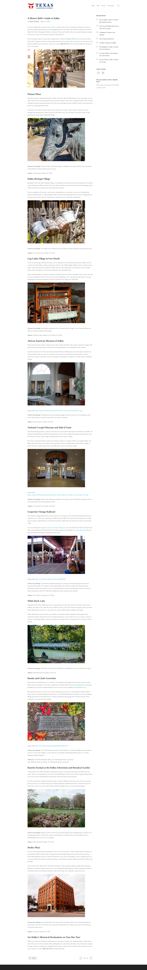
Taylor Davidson (34, 21)
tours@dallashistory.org (79, 687)
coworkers (50, 527)
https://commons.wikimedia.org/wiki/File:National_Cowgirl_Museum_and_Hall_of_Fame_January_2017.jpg (58, 495)
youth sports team (81, 530)
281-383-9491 (115, 85)
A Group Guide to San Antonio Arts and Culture (108, 54)
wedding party (62, 527)
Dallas (68, 27)
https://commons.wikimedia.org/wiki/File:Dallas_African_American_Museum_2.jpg (58, 410)
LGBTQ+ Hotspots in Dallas (107, 43)
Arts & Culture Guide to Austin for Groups (108, 61)
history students (51, 27)
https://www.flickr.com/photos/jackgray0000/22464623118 (51, 746)
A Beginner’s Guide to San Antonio (107, 34)
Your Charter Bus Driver (106, 39)
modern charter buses (75, 41)
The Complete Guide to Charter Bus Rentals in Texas (108, 21)
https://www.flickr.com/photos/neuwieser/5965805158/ (50, 579)
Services (103, 5)
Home (93, 5)
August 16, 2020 (45, 21)
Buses (98, 5)
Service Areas (111, 5)
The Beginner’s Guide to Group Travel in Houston (108, 48)
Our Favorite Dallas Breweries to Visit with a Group (109, 27)
